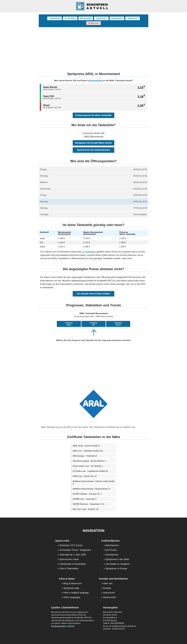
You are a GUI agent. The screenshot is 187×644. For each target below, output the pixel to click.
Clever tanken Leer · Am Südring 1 (88, 466)
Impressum (109, 593)
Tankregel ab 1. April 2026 (72, 555)
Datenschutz (109, 597)
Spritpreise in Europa (116, 568)
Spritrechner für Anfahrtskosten (93, 150)
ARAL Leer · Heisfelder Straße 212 (88, 451)
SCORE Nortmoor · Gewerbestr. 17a (88, 504)
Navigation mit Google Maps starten (93, 143)
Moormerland (96, 80)
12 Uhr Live (93, 23)
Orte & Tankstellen (68, 568)
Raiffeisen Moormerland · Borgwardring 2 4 (91, 489)
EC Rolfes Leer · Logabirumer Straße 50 (90, 471)
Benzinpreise (86, 18)
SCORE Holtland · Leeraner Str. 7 (87, 494)
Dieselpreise (117, 18)
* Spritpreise (54, 18)
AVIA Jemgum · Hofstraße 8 (85, 456)
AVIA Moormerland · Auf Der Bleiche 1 (89, 461)
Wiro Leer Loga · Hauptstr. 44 (85, 509)
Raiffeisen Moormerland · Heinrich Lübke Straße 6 (94, 482)
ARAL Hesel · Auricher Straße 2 (86, 446)
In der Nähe (70, 18)
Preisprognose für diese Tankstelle (93, 115)
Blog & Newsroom (72, 583)
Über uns (108, 583)
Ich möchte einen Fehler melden (93, 294)
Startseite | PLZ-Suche (71, 545)
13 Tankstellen (89, 252)
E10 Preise (101, 18)
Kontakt (107, 588)
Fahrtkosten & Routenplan (72, 564)
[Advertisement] (93, 364)
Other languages (71, 597)
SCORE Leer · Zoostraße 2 (84, 499)
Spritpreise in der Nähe (117, 559)
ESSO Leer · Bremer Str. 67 (85, 476)
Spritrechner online (69, 559)
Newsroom (132, 18)
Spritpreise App (71, 588)
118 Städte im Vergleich (118, 564)
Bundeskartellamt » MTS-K (62, 626)
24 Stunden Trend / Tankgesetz (75, 550)
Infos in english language (76, 593)
